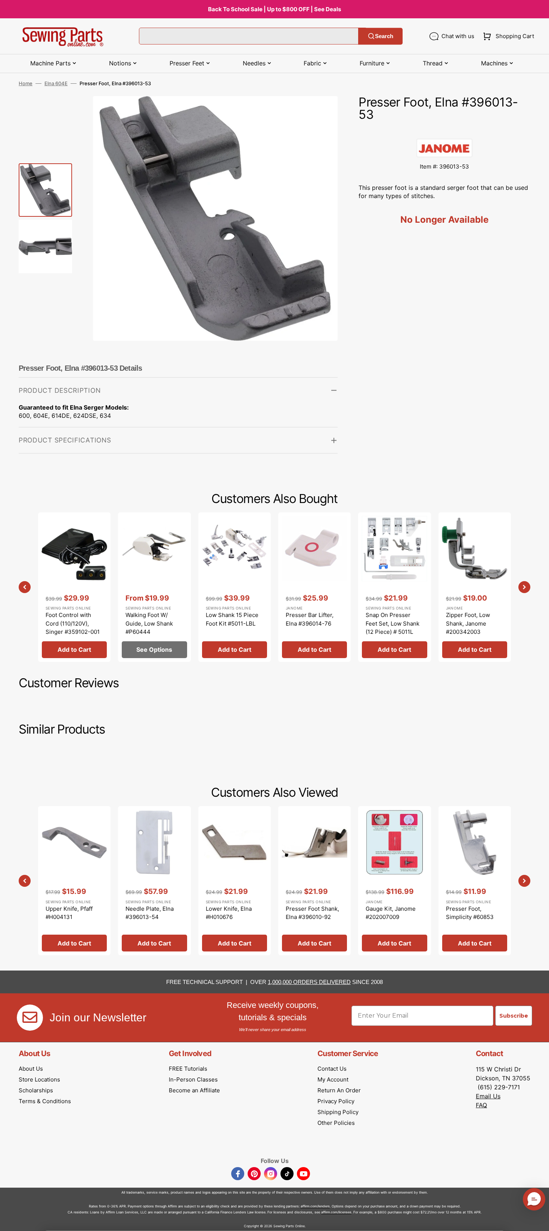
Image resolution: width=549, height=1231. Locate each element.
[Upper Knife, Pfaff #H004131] (74, 880)
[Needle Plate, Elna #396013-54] (154, 880)
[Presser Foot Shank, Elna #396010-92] (314, 880)
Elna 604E (56, 83)
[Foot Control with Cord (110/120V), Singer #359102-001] (74, 586)
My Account (332, 1079)
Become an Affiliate (194, 1090)
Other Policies (336, 1122)
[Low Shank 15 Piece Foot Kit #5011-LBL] (234, 586)
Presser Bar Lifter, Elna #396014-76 (310, 619)
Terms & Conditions (45, 1101)
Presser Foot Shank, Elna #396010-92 (312, 913)
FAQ (481, 1105)
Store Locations (39, 1079)
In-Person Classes (193, 1079)
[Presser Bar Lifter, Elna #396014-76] (314, 586)
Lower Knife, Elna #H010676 (229, 913)
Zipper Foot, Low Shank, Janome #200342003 (468, 623)
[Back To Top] (537, 1219)
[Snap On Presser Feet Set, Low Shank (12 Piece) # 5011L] (394, 586)
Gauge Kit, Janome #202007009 (391, 913)
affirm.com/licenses (336, 1212)
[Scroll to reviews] (444, 131)
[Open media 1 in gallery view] (320, 113)
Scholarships (36, 1090)
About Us (31, 1068)
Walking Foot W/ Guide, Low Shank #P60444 (149, 623)
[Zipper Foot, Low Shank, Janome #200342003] (474, 586)
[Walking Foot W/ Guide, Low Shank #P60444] (154, 586)
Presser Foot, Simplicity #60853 (470, 913)
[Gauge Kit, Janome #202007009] (394, 880)
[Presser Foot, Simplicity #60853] (474, 880)
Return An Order (339, 1090)
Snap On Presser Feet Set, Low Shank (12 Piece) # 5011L (392, 623)
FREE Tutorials (188, 1068)
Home (25, 83)
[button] (507, 36)
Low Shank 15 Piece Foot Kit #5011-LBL (232, 619)
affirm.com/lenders (315, 1206)
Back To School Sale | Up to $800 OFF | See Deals (274, 9)
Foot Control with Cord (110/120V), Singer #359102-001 (73, 623)
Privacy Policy (335, 1101)
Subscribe (513, 1015)
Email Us (488, 1096)
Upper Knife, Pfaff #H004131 (69, 913)
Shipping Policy (338, 1112)
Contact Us (332, 1068)
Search (384, 36)
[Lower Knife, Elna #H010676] (234, 880)
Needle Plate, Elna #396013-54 (149, 913)
